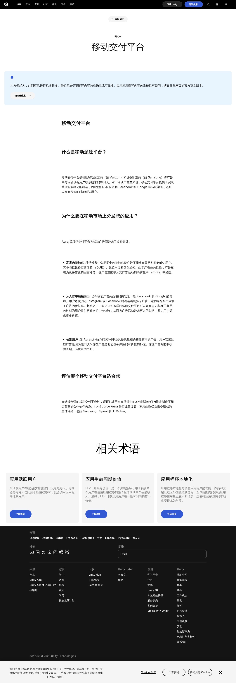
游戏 (19, 4)
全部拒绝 (174, 672)
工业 (28, 4)
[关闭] (220, 672)
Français (72, 537)
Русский (124, 537)
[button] (172, 4)
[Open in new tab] (54, 585)
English (34, 537)
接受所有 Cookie (200, 672)
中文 (99, 537)
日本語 (59, 537)
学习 (54, 4)
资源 (36, 4)
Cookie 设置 (148, 672)
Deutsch (47, 537)
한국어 (136, 537)
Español (110, 537)
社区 (45, 4)
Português (87, 537)
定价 (72, 4)
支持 (63, 4)
